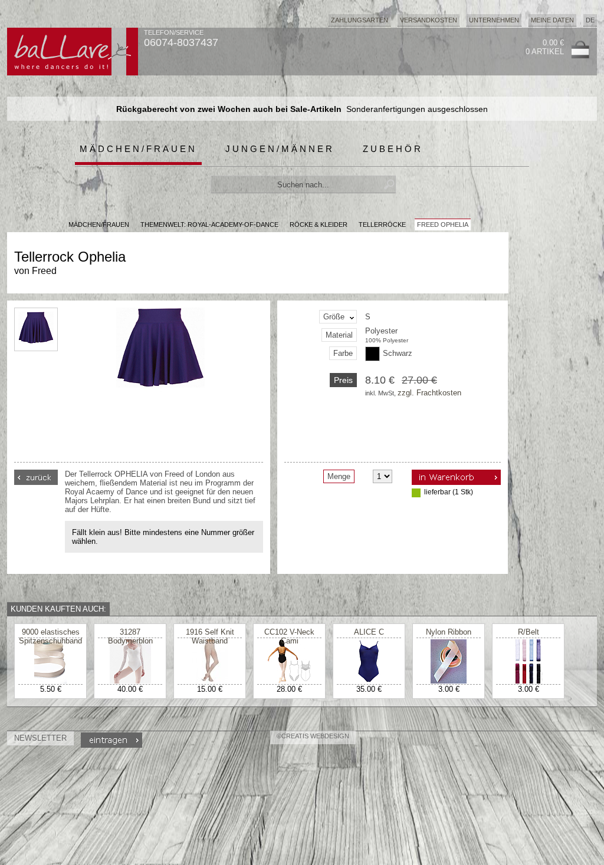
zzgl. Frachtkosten (429, 392)
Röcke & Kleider (318, 224)
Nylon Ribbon (448, 632)
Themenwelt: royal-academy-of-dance (209, 224)
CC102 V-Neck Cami (289, 636)
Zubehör (393, 149)
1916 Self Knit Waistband (210, 636)
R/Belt (528, 632)
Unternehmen (494, 20)
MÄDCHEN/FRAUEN (98, 224)
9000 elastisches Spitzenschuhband (50, 636)
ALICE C (369, 632)
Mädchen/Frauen (138, 149)
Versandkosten (428, 20)
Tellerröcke (382, 224)
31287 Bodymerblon (130, 636)
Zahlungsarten (359, 20)
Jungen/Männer (279, 149)
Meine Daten (552, 20)
